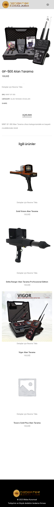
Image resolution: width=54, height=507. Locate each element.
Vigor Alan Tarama (27, 352)
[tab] (27, 115)
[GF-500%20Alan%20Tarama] (9, 103)
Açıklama (27, 115)
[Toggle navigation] (47, 5)
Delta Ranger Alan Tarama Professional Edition (27, 282)
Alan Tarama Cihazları (20, 99)
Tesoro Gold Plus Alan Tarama (27, 423)
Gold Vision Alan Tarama (27, 211)
